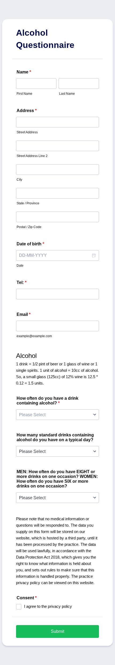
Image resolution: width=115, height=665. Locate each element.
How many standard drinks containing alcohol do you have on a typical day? (55, 437)
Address (27, 110)
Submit (57, 631)
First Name (24, 94)
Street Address (27, 132)
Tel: (21, 282)
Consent (27, 598)
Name (24, 72)
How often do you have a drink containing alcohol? (47, 400)
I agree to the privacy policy (48, 606)
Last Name (67, 94)
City (19, 179)
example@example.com (34, 336)
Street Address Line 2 (32, 156)
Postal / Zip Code (29, 227)
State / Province (28, 203)
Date (20, 265)
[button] (93, 255)
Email (23, 314)
